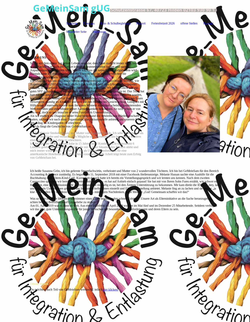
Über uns (89, 23)
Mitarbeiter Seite (76, 31)
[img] (44, 27)
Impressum (99, 31)
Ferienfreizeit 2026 (163, 23)
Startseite (71, 23)
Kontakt (208, 23)
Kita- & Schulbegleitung (115, 23)
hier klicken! (110, 289)
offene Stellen (188, 23)
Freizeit (141, 23)
